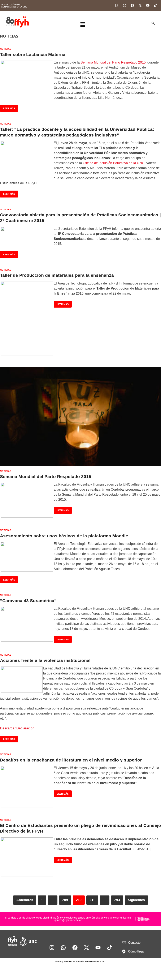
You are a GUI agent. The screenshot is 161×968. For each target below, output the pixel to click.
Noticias (5, 49)
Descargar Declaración (17, 728)
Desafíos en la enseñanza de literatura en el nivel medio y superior (71, 760)
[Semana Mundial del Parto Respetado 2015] (80, 416)
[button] (82, 25)
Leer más (7, 107)
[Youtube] (147, 5)
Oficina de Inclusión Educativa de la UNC (113, 163)
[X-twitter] (140, 5)
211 (92, 900)
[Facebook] (132, 5)
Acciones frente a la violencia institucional (45, 660)
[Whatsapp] (124, 5)
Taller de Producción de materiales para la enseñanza (57, 275)
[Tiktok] (155, 5)
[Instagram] (116, 5)
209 (65, 900)
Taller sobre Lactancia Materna (32, 54)
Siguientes (136, 900)
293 (117, 900)
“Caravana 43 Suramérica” (28, 600)
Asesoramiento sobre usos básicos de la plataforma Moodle (64, 535)
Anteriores (24, 900)
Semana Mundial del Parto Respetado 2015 (113, 62)
